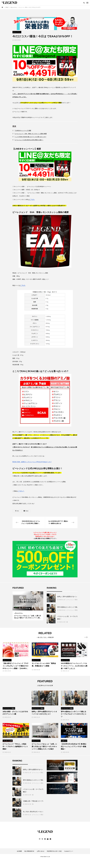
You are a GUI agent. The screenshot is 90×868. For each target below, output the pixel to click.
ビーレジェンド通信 (71, 599)
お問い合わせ (40, 851)
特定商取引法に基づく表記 (54, 851)
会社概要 (19, 851)
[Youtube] (47, 839)
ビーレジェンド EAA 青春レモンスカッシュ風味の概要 (31, 133)
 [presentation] (85, 637)
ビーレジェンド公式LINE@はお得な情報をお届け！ (29, 140)
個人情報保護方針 (29, 851)
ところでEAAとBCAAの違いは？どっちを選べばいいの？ (30, 136)
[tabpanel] (27, 605)
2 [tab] (27, 608)
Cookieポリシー (68, 851)
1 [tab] (26, 608)
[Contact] (50, 839)
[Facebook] (45, 839)
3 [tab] (29, 608)
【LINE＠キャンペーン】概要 (23, 130)
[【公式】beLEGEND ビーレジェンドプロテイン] (9, 2)
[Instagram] (39, 839)
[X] (42, 839)
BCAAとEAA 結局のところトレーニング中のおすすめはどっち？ (32, 462)
